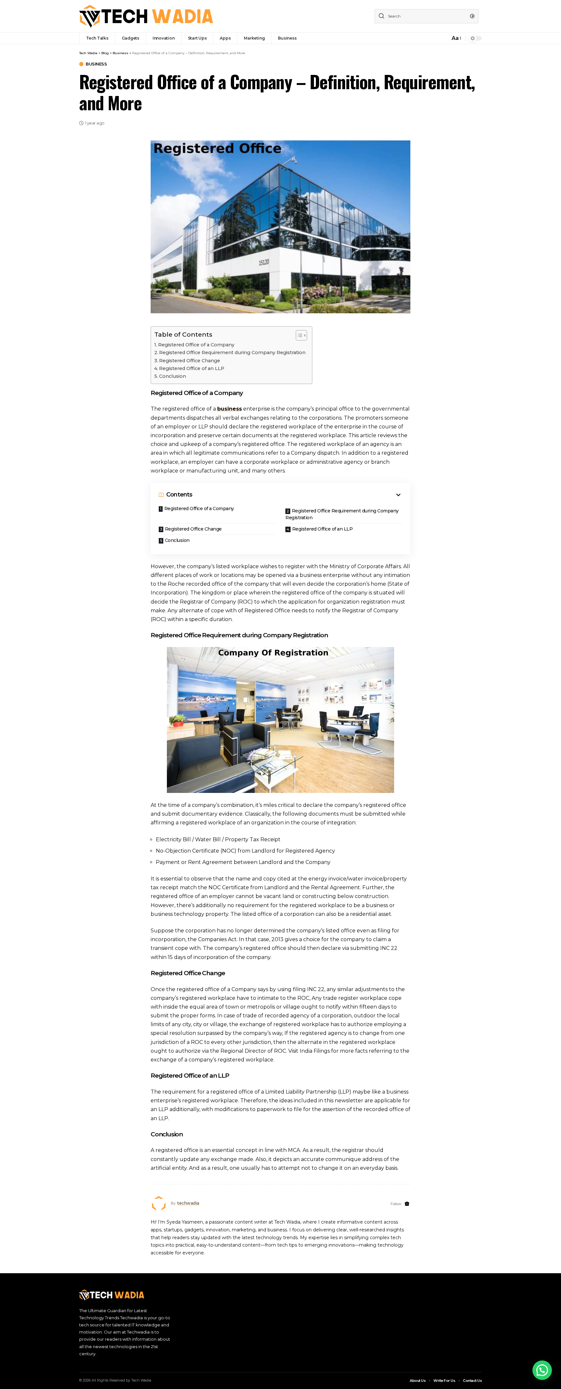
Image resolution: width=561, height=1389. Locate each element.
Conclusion (172, 376)
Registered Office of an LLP (191, 368)
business (229, 409)
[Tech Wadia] (146, 16)
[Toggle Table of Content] (298, 335)
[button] (542, 1370)
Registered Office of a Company (196, 345)
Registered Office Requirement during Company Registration (232, 352)
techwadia (188, 1203)
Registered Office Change (189, 361)
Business (96, 64)
